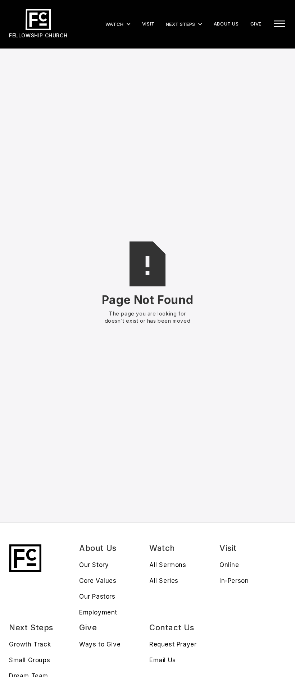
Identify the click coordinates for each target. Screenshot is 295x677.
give (256, 24)
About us (226, 24)
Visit (148, 24)
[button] (184, 24)
